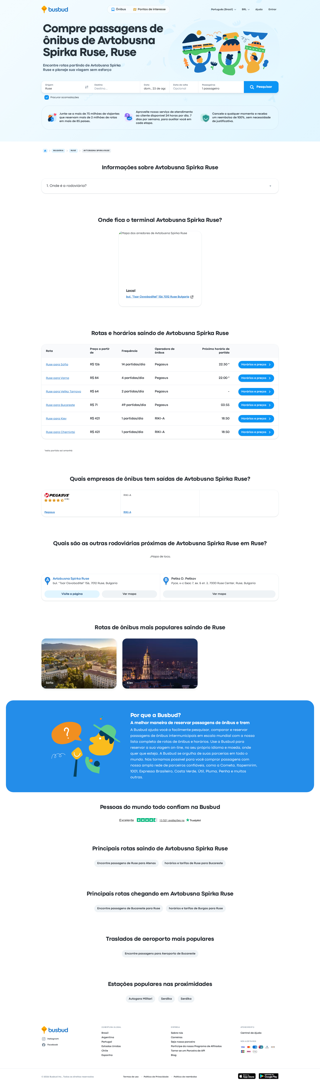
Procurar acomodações (64, 97)
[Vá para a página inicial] (54, 9)
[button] (87, 87)
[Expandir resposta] (270, 185)
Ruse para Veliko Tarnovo (63, 391)
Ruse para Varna (57, 378)
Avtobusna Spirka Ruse (71, 578)
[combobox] (62, 87)
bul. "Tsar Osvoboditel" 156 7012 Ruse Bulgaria (157, 297)
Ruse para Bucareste (60, 405)
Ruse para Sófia (57, 364)
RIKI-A (127, 512)
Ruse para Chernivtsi (60, 432)
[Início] (45, 151)
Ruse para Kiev (56, 418)
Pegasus (49, 512)
